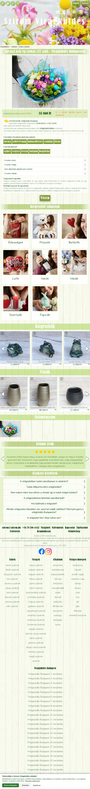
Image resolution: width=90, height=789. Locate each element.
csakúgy (48, 141)
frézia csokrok (36, 578)
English (76, 3)
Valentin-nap (77, 578)
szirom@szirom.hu (11, 528)
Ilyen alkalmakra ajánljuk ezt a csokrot (18, 169)
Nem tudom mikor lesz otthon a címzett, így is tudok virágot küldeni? (44, 492)
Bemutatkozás (44, 531)
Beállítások (36, 785)
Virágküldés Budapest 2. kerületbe (45, 678)
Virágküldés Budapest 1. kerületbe (45, 673)
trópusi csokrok (36, 601)
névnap (57, 578)
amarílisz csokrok (36, 615)
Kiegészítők (45, 326)
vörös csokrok (12, 565)
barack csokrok (12, 597)
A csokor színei (10, 160)
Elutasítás (25, 785)
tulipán (33, 151)
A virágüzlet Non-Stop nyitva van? (44, 517)
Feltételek (15, 531)
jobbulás (58, 601)
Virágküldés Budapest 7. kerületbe (45, 701)
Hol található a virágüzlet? (44, 503)
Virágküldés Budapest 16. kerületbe (45, 742)
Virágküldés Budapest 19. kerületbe (45, 755)
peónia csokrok (36, 642)
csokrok (36, 660)
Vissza (45, 198)
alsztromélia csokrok (36, 592)
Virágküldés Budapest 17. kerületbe (45, 746)
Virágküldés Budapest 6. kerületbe (45, 696)
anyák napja (78, 574)
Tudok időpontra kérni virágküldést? (44, 486)
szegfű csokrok (36, 629)
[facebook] (41, 551)
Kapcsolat (70, 528)
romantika (58, 565)
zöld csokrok (12, 592)
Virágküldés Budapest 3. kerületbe (45, 683)
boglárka (44, 151)
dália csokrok (36, 638)
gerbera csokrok (36, 606)
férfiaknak (58, 606)
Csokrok (14, 47)
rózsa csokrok (36, 565)
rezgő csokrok (36, 656)
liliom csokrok (36, 588)
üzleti (57, 592)
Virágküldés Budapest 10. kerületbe (45, 714)
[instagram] (48, 551)
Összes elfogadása (10, 785)
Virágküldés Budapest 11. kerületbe (45, 719)
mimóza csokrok (36, 651)
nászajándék (58, 588)
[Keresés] (13, 3)
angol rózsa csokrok (36, 647)
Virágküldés (4, 47)
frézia (24, 151)
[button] (87, 348)
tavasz (7, 141)
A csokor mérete (10, 173)
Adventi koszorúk (77, 615)
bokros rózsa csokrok (36, 633)
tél (77, 601)
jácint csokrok (36, 583)
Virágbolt (45, 528)
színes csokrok (12, 601)
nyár (78, 592)
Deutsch (85, 3)
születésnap (19, 141)
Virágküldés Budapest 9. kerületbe (45, 710)
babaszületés (35, 141)
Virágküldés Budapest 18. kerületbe (45, 751)
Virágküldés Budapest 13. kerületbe (45, 728)
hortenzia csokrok (36, 624)
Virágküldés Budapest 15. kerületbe (45, 737)
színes (7, 151)
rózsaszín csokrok (12, 574)
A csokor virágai (10, 164)
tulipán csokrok (36, 569)
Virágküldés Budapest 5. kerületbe (45, 692)
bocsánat (57, 610)
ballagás (57, 619)
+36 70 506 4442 (30, 528)
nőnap (78, 583)
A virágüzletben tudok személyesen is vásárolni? (44, 481)
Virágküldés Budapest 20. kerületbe (45, 760)
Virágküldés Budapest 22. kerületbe (45, 769)
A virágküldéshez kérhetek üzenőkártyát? (44, 498)
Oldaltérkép (74, 531)
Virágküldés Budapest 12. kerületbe (45, 724)
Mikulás (78, 610)
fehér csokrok (12, 569)
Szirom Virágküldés (45, 22)
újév (78, 606)
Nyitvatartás (57, 528)
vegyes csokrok (35, 574)
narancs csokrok (12, 583)
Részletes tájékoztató (32, 781)
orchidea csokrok (36, 597)
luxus (58, 141)
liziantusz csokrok (36, 619)
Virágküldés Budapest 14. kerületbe (45, 733)
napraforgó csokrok (35, 610)
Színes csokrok (24, 47)
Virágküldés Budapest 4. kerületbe (45, 687)
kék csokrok (12, 606)
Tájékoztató (82, 528)
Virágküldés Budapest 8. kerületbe (45, 705)
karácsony (78, 565)
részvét (57, 597)
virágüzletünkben (47, 128)
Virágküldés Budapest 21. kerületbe (45, 765)
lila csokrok (12, 578)
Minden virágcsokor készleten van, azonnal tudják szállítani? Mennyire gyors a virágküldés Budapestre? (45, 511)
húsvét (77, 569)
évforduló (57, 583)
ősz (77, 597)
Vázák (45, 372)
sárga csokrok (12, 588)
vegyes (16, 151)
